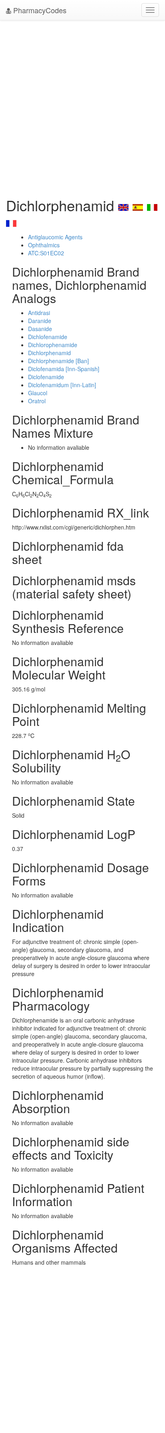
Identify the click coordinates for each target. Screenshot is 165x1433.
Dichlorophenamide (52, 345)
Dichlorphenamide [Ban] (58, 361)
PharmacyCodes (38, 10)
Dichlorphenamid (49, 353)
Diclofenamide (46, 377)
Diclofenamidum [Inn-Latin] (62, 385)
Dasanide (40, 329)
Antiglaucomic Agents (55, 237)
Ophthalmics (44, 245)
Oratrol (37, 401)
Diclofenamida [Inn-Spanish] (63, 369)
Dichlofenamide (47, 337)
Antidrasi (39, 313)
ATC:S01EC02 (46, 253)
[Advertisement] (82, 106)
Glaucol (37, 393)
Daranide (39, 321)
